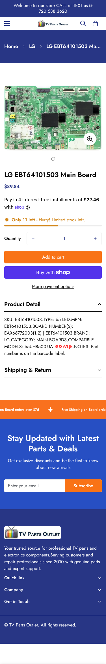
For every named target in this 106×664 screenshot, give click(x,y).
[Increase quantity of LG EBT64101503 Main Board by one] (95, 238)
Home (11, 46)
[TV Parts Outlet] (53, 23)
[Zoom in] (89, 139)
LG (32, 46)
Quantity (12, 238)
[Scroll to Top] (95, 634)
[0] (95, 23)
